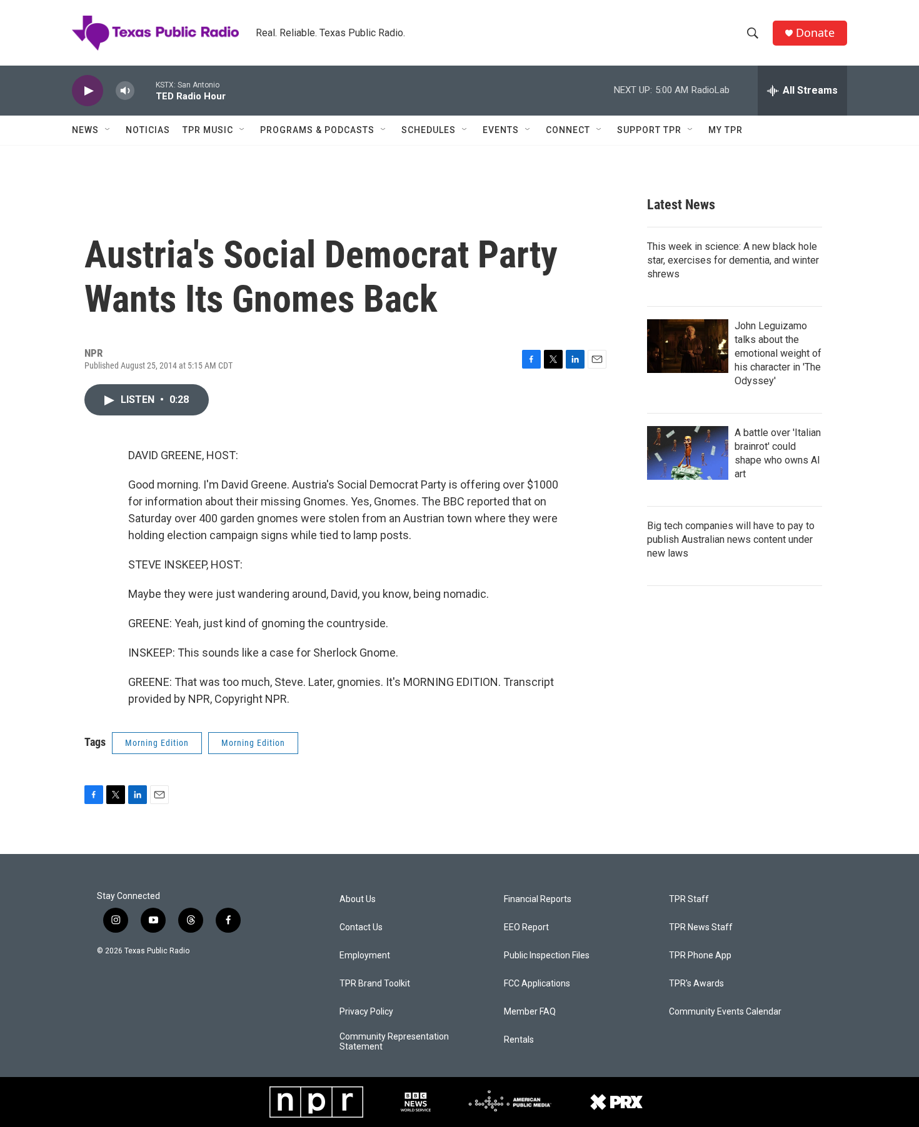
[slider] (145, 90)
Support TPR (649, 130)
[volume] (125, 91)
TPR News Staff (701, 927)
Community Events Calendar (725, 1011)
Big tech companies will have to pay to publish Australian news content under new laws (731, 539)
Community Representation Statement (394, 1041)
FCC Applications (537, 983)
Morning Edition (157, 743)
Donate (815, 32)
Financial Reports (537, 899)
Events (501, 130)
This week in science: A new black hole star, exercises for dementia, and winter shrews (733, 260)
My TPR (725, 130)
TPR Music (208, 130)
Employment (364, 955)
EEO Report (526, 927)
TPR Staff (689, 899)
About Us (357, 899)
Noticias (148, 130)
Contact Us (361, 927)
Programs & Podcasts (317, 130)
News (85, 130)
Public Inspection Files (547, 955)
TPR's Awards (696, 983)
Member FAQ (530, 1011)
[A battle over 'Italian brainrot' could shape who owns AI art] (687, 453)
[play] (88, 91)
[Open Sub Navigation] (108, 130)
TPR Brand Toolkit (374, 983)
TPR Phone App (700, 955)
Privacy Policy (366, 1011)
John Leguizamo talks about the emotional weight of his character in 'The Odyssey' (778, 353)
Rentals (519, 1040)
